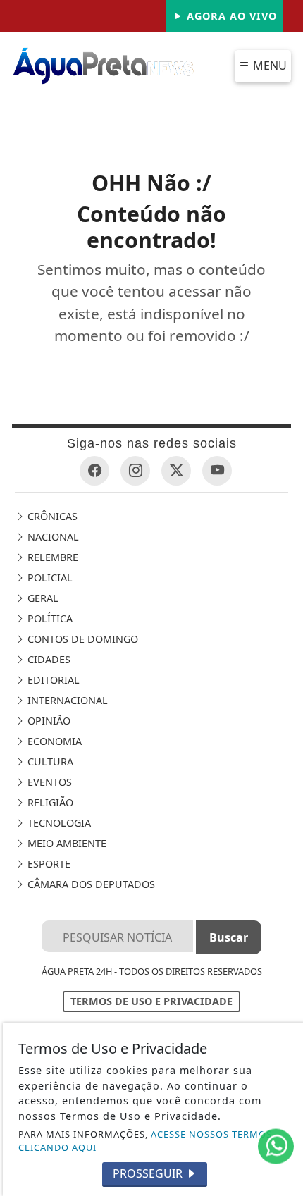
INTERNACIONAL (66, 700)
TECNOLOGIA (58, 823)
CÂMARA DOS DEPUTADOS (90, 884)
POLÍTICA (49, 618)
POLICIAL (49, 577)
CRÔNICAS (51, 516)
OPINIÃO (47, 720)
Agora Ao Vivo (230, 16)
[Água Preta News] (103, 65)
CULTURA (49, 761)
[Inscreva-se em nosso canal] (217, 471)
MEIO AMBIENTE (65, 843)
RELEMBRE (51, 557)
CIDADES (47, 659)
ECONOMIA (53, 741)
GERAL (41, 598)
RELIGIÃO (49, 802)
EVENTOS (48, 782)
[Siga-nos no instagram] (135, 471)
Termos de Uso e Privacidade (151, 1001)
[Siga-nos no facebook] (94, 471)
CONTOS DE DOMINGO (81, 639)
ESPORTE (47, 863)
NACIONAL (52, 536)
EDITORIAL (52, 679)
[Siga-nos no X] (176, 471)
